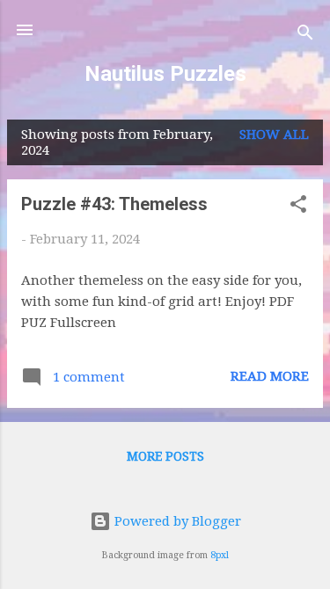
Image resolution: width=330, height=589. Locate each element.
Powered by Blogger (176, 521)
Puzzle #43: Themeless (114, 204)
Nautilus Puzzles (165, 74)
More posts (165, 456)
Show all (274, 134)
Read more (270, 376)
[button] (298, 207)
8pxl (219, 555)
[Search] (305, 35)
